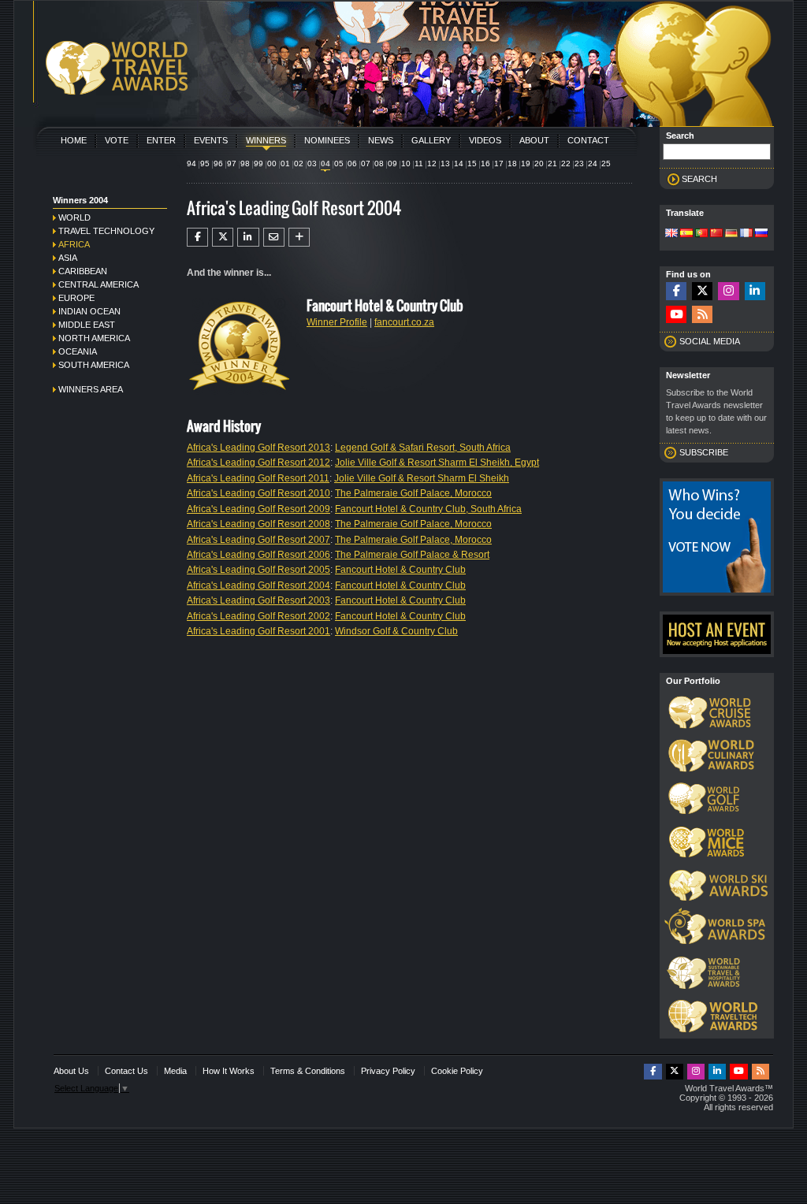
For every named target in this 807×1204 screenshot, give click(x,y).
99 (258, 163)
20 (539, 163)
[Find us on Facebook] (676, 291)
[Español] (686, 234)
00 (272, 163)
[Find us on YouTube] (676, 315)
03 (312, 163)
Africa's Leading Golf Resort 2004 (258, 585)
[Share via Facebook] (197, 237)
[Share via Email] (274, 237)
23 (579, 163)
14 (458, 163)
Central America (98, 284)
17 (499, 163)
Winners (266, 140)
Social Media (709, 341)
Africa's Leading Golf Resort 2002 (258, 616)
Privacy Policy (388, 1071)
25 (606, 163)
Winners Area (90, 389)
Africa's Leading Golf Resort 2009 (258, 509)
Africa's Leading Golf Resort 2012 (258, 462)
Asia (67, 257)
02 (298, 163)
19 (525, 163)
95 (205, 163)
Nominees (327, 140)
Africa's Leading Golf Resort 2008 (258, 524)
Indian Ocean (89, 311)
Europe (76, 298)
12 (432, 163)
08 (379, 163)
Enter (161, 140)
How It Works (229, 1071)
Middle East (86, 324)
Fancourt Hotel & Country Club (400, 569)
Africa (74, 244)
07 (365, 163)
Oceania (77, 351)
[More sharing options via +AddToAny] (299, 237)
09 (392, 163)
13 (445, 163)
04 (325, 163)
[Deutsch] (731, 234)
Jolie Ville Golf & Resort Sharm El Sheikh (421, 478)
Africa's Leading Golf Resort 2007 (258, 539)
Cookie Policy (457, 1071)
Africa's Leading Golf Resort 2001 (258, 631)
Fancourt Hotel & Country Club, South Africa (428, 509)
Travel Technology (106, 231)
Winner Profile (337, 322)
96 (218, 163)
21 (552, 163)
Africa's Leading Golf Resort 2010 (258, 493)
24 (592, 163)
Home (74, 140)
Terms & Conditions (307, 1071)
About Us (71, 1071)
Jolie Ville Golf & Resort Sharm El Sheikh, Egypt (437, 462)
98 (245, 163)
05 (339, 163)
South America (93, 365)
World (74, 217)
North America (94, 338)
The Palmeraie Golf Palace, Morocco (413, 493)
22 (566, 163)
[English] (671, 234)
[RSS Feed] (702, 315)
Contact (588, 140)
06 (352, 163)
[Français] (746, 234)
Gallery (431, 140)
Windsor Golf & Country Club (396, 631)
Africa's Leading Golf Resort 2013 (258, 447)
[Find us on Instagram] (728, 291)
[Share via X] (222, 237)
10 (406, 163)
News (380, 140)
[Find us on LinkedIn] (755, 291)
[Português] (701, 234)
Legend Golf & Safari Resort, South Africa (423, 447)
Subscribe (703, 452)
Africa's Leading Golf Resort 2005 (258, 569)
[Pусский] (761, 234)
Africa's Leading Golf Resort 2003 (258, 600)
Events (211, 140)
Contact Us (126, 1071)
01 (285, 163)
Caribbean (82, 271)
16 (485, 163)
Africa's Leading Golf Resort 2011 (258, 478)
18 (512, 163)
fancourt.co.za (404, 322)
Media (175, 1071)
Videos (485, 140)
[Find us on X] (702, 291)
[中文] (716, 234)
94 (191, 163)
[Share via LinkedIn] (248, 237)
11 (419, 163)
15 (472, 163)
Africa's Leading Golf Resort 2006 (258, 554)
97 (231, 163)
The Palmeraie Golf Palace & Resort (412, 554)
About (534, 140)
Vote (116, 140)
